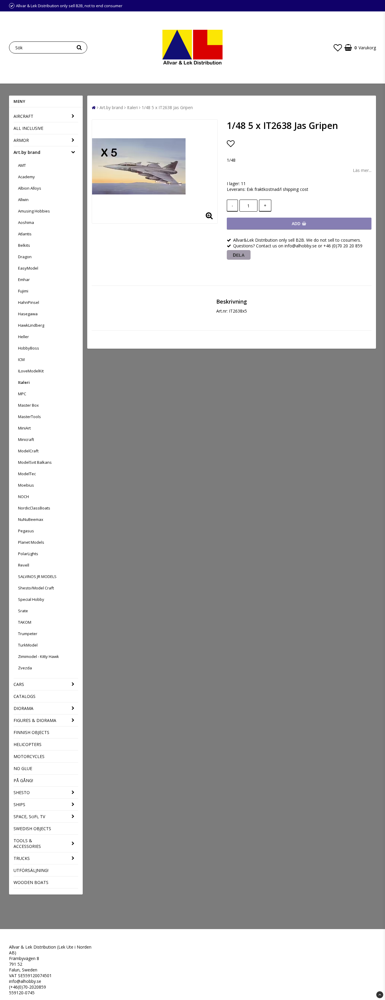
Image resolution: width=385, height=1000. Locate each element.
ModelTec (27, 473)
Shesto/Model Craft (36, 588)
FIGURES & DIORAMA (35, 720)
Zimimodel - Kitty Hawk (38, 656)
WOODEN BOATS (31, 882)
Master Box (28, 405)
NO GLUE (23, 768)
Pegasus (26, 531)
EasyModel (28, 268)
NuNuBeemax (30, 519)
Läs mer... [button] (362, 170)
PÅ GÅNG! (23, 780)
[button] (338, 47)
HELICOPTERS (28, 744)
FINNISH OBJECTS (31, 732)
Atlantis (25, 234)
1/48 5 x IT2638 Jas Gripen (167, 107)
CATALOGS (24, 696)
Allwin (23, 199)
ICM (21, 359)
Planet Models (31, 542)
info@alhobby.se (25, 981)
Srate (23, 610)
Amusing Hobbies (34, 211)
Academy (26, 176)
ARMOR (21, 140)
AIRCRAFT (23, 116)
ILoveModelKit (31, 371)
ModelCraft (28, 451)
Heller (23, 336)
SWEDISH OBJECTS (32, 828)
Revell (23, 565)
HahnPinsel (28, 302)
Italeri (24, 382)
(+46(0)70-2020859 (27, 987)
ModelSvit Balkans (35, 462)
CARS (19, 684)
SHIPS (19, 804)
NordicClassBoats (34, 508)
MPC (22, 393)
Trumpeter (27, 633)
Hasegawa (28, 314)
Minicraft (26, 439)
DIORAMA (23, 708)
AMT (22, 165)
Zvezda (25, 668)
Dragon (25, 256)
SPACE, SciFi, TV (29, 816)
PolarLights (28, 553)
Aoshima (26, 222)
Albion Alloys (29, 188)
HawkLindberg (31, 325)
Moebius (26, 485)
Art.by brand (27, 152)
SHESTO (22, 792)
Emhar (24, 279)
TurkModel (28, 645)
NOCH (23, 496)
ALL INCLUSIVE (28, 128)
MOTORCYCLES (29, 756)
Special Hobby (31, 599)
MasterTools (29, 416)
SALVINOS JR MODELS (37, 576)
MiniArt (24, 428)
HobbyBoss (28, 348)
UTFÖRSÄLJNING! (31, 870)
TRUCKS (22, 858)
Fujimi (23, 291)
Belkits (24, 245)
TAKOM (24, 622)
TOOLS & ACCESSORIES (27, 843)
